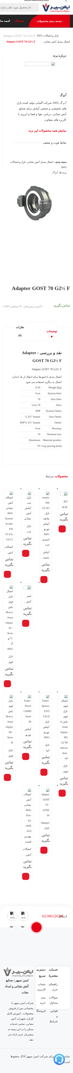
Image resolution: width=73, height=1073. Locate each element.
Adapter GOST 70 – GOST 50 (45, 826)
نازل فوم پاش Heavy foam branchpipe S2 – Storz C (8, 660)
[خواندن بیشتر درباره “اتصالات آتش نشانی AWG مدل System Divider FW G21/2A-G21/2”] (7, 574)
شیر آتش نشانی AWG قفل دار (27, 599)
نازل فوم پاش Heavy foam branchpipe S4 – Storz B (8, 754)
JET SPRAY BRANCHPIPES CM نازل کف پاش (63, 505)
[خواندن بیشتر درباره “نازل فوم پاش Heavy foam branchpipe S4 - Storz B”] (7, 777)
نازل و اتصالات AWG (48, 35)
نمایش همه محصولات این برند (47, 130)
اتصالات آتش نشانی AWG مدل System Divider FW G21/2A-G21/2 (8, 550)
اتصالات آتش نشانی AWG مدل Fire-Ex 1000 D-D (27, 852)
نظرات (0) (20, 331)
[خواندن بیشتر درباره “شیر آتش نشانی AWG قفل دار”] (25, 623)
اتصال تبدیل (55, 376)
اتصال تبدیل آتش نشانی (57, 41)
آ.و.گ (63, 95)
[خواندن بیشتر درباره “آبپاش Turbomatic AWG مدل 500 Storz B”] (43, 579)
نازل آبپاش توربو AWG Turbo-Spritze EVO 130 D (45, 748)
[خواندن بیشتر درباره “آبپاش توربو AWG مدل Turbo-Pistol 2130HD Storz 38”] (25, 756)
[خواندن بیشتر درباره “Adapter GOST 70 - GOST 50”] (43, 850)
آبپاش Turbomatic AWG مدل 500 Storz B (45, 556)
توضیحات (51, 331)
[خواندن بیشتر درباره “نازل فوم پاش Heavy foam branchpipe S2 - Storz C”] (7, 683)
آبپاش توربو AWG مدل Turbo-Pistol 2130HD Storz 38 (27, 733)
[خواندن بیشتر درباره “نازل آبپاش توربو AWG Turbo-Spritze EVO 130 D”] (43, 772)
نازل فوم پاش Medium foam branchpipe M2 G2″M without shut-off (63, 769)
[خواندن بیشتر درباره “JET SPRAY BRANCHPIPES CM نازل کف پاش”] (62, 528)
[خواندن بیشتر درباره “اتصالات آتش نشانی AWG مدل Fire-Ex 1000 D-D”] (25, 876)
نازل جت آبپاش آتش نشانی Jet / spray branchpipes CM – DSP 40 (27, 529)
